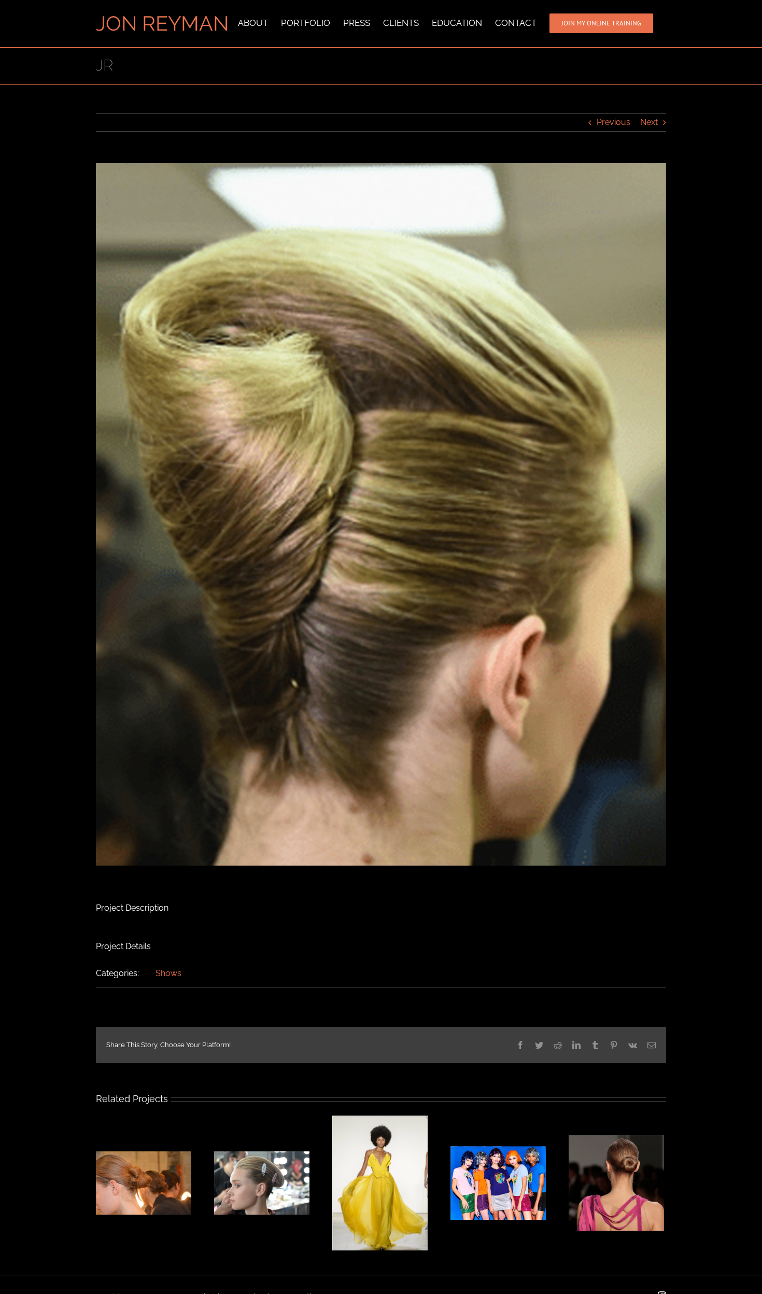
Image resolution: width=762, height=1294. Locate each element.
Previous (613, 122)
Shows (168, 973)
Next (649, 122)
